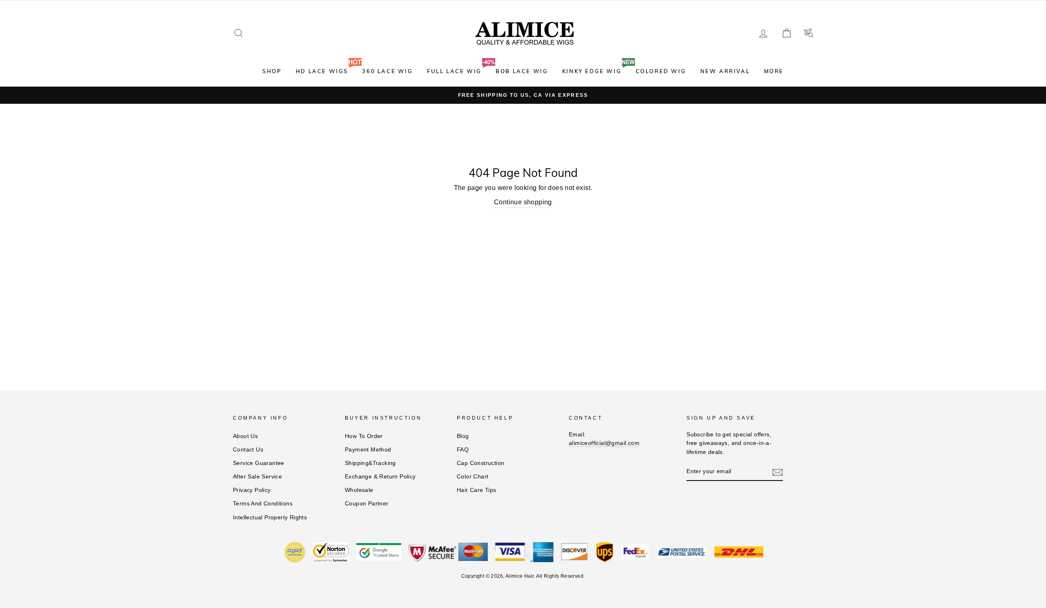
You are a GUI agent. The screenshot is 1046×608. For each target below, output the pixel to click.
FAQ (463, 450)
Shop (272, 71)
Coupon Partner (367, 504)
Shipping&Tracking (370, 463)
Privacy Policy (252, 490)
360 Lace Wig (387, 71)
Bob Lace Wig (522, 71)
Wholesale (359, 490)
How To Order (364, 436)
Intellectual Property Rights (270, 517)
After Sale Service (257, 477)
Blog (463, 436)
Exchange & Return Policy (380, 477)
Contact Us (248, 450)
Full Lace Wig (454, 71)
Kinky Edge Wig (591, 71)
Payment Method (368, 450)
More (774, 71)
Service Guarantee (258, 463)
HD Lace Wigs (322, 71)
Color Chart (472, 477)
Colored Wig (661, 71)
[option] (523, 95)
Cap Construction (480, 463)
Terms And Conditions (263, 504)
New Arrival (725, 71)
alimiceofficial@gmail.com (604, 443)
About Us (245, 436)
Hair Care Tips (476, 490)
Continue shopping (523, 202)
